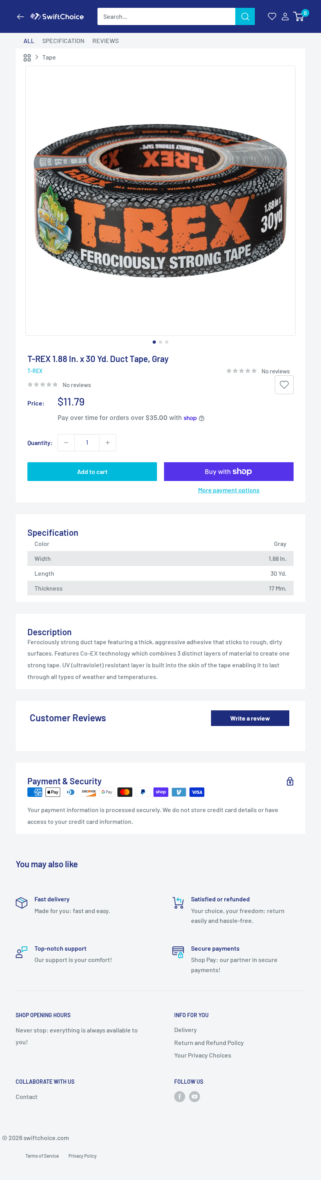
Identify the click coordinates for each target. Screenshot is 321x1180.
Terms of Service (42, 1155)
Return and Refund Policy (209, 1042)
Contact (27, 1096)
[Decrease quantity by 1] (66, 442)
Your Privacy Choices (202, 1055)
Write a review (250, 718)
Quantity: (40, 442)
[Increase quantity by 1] (107, 442)
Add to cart (92, 471)
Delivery (185, 1029)
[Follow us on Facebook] (179, 1096)
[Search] (245, 16)
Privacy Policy (83, 1155)
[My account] (285, 17)
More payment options (229, 490)
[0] (299, 17)
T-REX (34, 371)
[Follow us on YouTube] (194, 1096)
